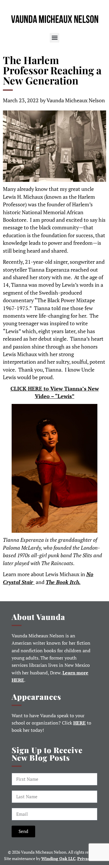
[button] (54, 38)
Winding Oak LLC (58, 858)
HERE (79, 723)
